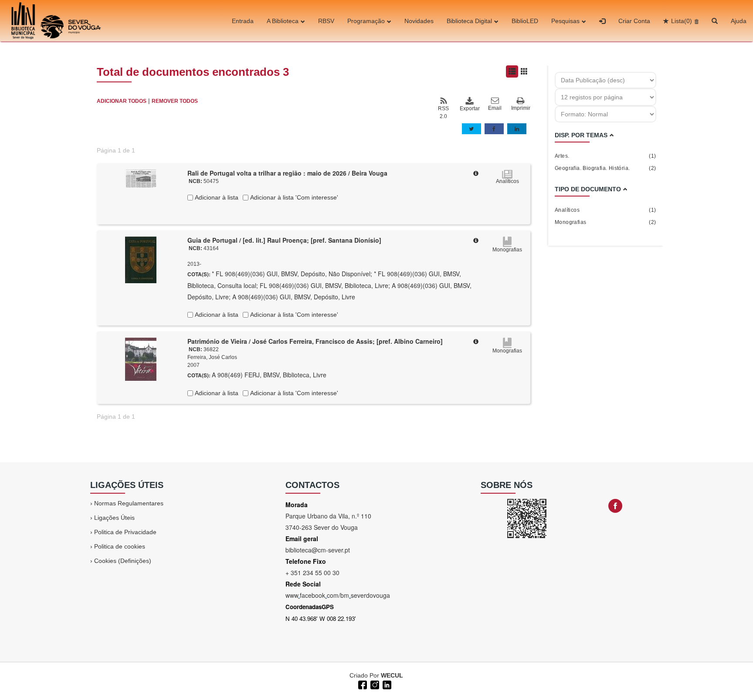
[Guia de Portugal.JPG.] (140, 259)
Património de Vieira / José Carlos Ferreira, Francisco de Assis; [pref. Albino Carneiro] (315, 341)
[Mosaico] (524, 71)
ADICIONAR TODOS (121, 101)
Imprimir (520, 108)
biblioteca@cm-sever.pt (317, 550)
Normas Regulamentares (128, 503)
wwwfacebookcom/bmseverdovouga (337, 595)
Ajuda (738, 20)
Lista (681, 20)
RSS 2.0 (443, 112)
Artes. (605, 156)
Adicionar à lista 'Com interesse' (293, 197)
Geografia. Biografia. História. (605, 168)
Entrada (243, 20)
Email (495, 108)
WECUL (392, 675)
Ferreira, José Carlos (212, 357)
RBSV (326, 20)
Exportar (469, 108)
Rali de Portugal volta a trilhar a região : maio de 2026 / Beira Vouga (287, 173)
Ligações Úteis (114, 517)
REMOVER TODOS (175, 101)
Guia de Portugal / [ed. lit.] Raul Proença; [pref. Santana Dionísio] (284, 240)
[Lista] (512, 71)
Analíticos (605, 210)
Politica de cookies (119, 546)
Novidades (419, 20)
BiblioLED (525, 20)
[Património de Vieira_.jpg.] (140, 358)
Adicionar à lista (215, 197)
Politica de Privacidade (125, 532)
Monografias (605, 222)
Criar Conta (634, 20)
